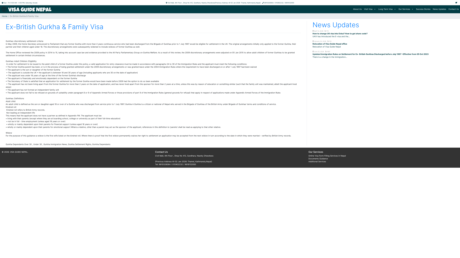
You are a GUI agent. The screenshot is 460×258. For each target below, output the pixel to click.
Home (4, 16)
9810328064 (268, 3)
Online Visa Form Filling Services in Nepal (327, 156)
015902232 (279, 3)
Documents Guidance (318, 158)
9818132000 (289, 3)
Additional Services (317, 161)
